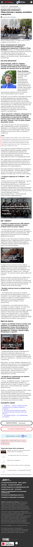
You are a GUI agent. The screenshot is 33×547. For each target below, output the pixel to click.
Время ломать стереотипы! (13, 460)
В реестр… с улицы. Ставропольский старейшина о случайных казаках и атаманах (14, 407)
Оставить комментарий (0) (17, 429)
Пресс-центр (22, 482)
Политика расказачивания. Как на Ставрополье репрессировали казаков (16, 208)
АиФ (18, 42)
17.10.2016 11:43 (4, 6)
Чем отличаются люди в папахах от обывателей (18, 465)
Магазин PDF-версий (15, 485)
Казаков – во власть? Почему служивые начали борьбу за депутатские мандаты (18, 451)
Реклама (4, 485)
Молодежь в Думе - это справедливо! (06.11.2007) (19, 470)
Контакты (18, 489)
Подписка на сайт (7, 489)
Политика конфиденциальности (12, 495)
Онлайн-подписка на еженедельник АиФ (15, 487)
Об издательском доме (9, 482)
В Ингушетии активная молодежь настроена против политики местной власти (14, 412)
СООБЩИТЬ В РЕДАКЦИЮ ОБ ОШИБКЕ (12, 497)
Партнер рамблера (14, 539)
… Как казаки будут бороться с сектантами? (17, 455)
